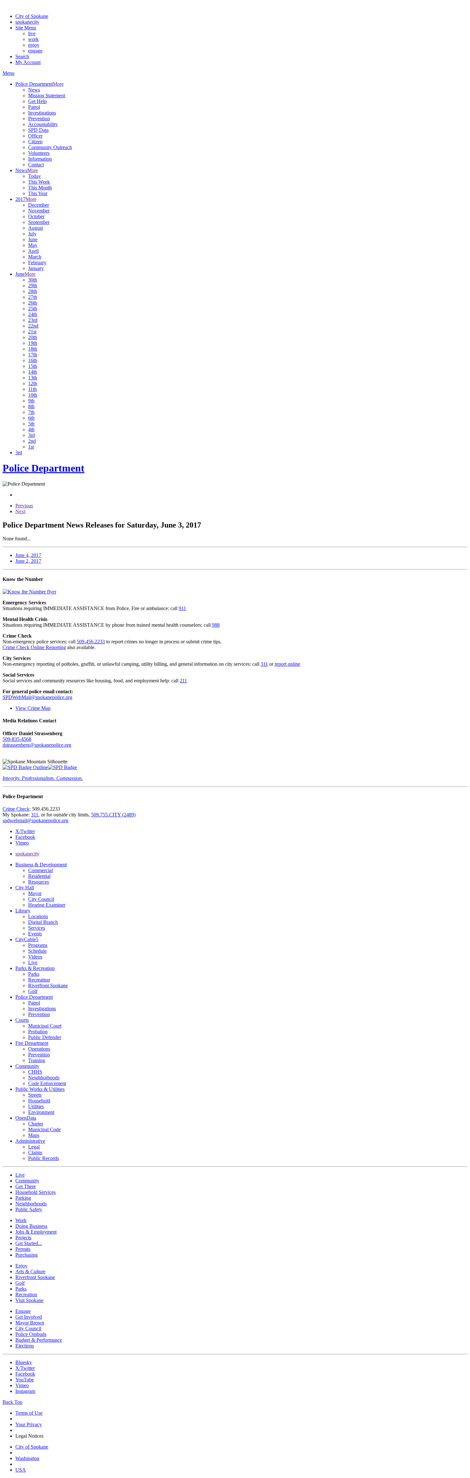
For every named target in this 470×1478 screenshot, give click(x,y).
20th (32, 337)
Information (40, 159)
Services (36, 928)
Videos (35, 956)
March (34, 256)
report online (287, 664)
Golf (32, 991)
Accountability (43, 124)
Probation (38, 1031)
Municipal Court (44, 1026)
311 (264, 664)
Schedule (37, 951)
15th (32, 366)
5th (31, 423)
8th (31, 406)
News (34, 89)
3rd (31, 435)
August (35, 228)
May (32, 245)
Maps (33, 1135)
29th (32, 285)
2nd (32, 441)
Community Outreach (50, 147)
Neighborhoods (43, 1077)
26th (32, 303)
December (38, 205)
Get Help (37, 101)
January (36, 268)
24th (32, 314)
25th (32, 308)
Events (35, 933)
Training (36, 1060)
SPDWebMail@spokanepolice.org (37, 697)
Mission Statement (46, 95)
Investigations (42, 112)
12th (32, 383)
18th (32, 349)
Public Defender (44, 1037)
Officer (35, 136)
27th (32, 297)
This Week (39, 182)
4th (31, 429)
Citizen (35, 141)
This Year (37, 193)
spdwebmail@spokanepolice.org (35, 820)
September (39, 222)
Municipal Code (44, 1129)
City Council (41, 899)
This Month (40, 187)
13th (32, 377)
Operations (39, 1049)
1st (31, 446)
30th (32, 279)
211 (183, 680)
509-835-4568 (17, 739)
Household (39, 1100)
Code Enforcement (47, 1083)
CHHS (35, 1072)
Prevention (39, 118)
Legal (34, 1146)
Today (34, 176)
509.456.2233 (91, 641)
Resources (38, 882)
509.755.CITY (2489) (113, 814)
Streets (35, 1095)
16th (32, 360)
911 (182, 608)
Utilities (36, 1106)
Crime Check (16, 809)
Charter (35, 1123)
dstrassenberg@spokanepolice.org (37, 745)
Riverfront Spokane (48, 985)
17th (32, 354)
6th (31, 418)
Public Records (43, 1158)
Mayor (35, 893)
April (33, 251)
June (32, 239)
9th (31, 400)
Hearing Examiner (46, 905)
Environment (41, 1112)
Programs (37, 945)
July (32, 233)
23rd (32, 320)
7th (31, 412)
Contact (36, 164)
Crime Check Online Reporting (34, 647)
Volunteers (39, 153)
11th (32, 389)
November (39, 210)
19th (32, 343)
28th (32, 291)
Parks (33, 974)
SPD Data (38, 130)
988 (216, 625)
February (37, 262)
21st (32, 331)
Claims (35, 1152)
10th (32, 395)
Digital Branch (43, 922)
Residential (39, 876)
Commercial (40, 870)
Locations (38, 916)
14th (32, 372)
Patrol (34, 107)
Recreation (39, 979)
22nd (33, 326)
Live (32, 962)
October (36, 216)
